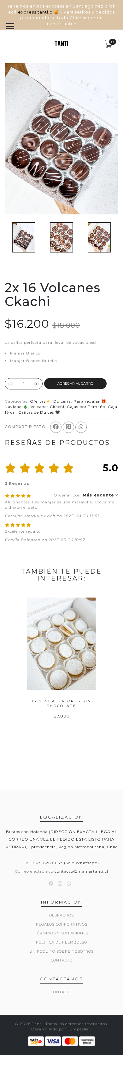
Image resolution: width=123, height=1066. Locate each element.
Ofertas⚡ (40, 401)
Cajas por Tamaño (86, 406)
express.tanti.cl (36, 11)
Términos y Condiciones (61, 933)
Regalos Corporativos (61, 924)
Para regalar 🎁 (89, 401)
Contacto (62, 960)
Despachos (61, 915)
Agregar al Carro (75, 383)
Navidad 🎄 (16, 406)
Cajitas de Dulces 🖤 (39, 412)
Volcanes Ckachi (47, 406)
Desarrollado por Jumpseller (61, 1029)
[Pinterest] (68, 427)
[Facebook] (56, 427)
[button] (86, 495)
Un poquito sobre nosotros (61, 951)
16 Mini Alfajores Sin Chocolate (61, 703)
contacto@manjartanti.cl (81, 871)
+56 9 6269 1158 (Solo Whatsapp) (65, 862)
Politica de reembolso (61, 942)
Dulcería (62, 401)
